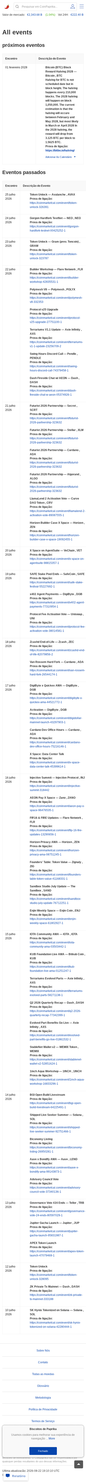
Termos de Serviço (43, 1421)
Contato (43, 1362)
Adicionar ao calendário (58, 157)
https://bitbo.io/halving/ (60, 150)
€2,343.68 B (34, 14)
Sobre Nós (43, 1350)
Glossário (43, 1386)
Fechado (43, 1451)
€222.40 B (77, 14)
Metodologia (43, 1397)
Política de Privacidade (43, 1409)
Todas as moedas (43, 1374)
